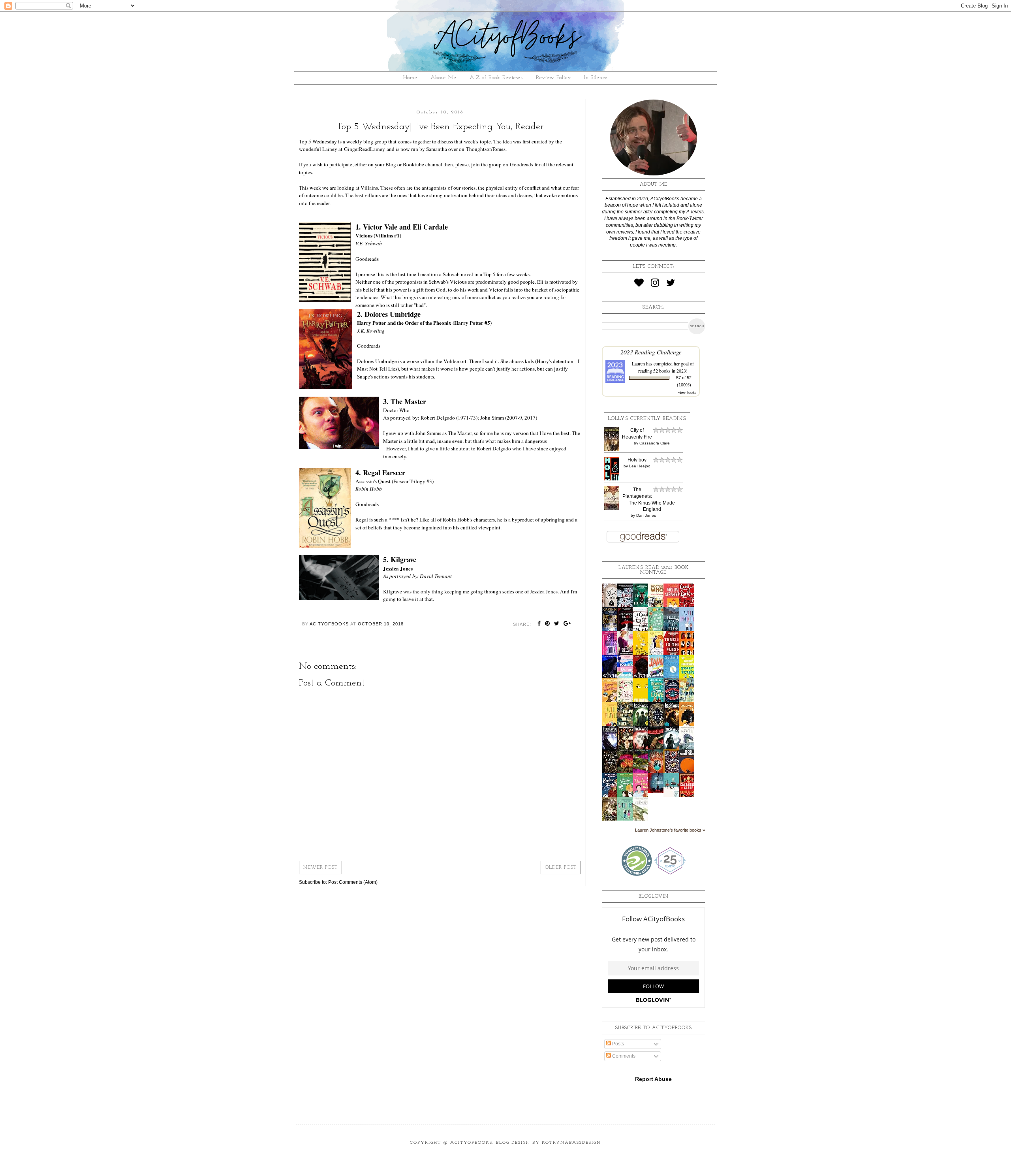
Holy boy (637, 460)
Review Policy (553, 78)
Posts (617, 1044)
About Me (443, 78)
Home (410, 78)
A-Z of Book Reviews (496, 78)
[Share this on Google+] (567, 624)
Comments (623, 1056)
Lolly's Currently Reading (647, 418)
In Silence (596, 78)
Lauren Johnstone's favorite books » (670, 830)
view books (687, 392)
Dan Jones (646, 515)
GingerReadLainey (364, 149)
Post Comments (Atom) (353, 882)
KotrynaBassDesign (571, 1143)
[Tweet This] (557, 624)
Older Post (561, 867)
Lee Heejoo (639, 466)
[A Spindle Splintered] (658, 791)
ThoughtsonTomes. (487, 149)
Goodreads (521, 164)
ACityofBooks (471, 1143)
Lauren (638, 363)
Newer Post (320, 867)
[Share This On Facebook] (539, 624)
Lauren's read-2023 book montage (653, 570)
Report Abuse (653, 1079)
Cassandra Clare (654, 443)
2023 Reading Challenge (651, 352)
